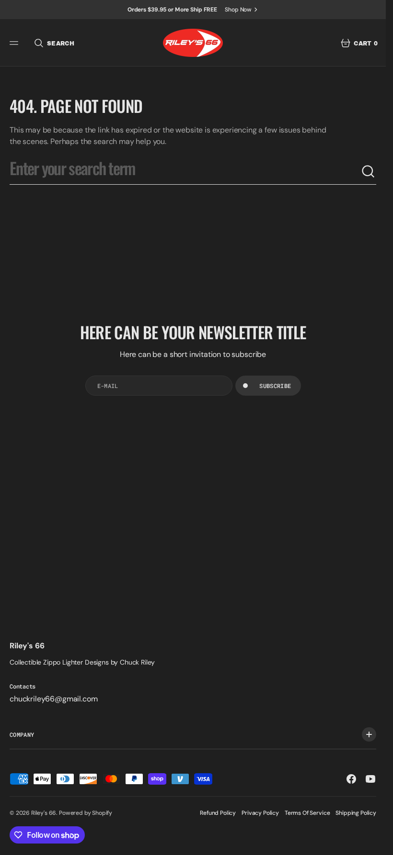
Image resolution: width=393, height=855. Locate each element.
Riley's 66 (43, 813)
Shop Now (238, 9)
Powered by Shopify (85, 813)
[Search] (368, 171)
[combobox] (185, 171)
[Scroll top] (374, 843)
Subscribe (275, 385)
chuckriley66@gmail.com (53, 699)
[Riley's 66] (193, 43)
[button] (15, 43)
